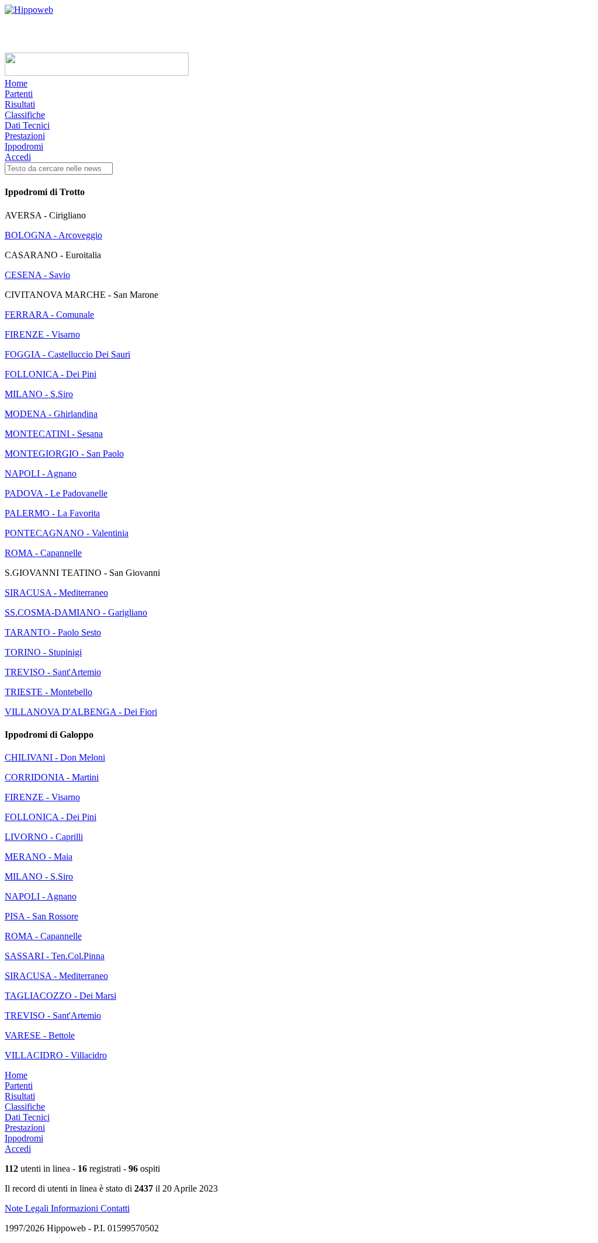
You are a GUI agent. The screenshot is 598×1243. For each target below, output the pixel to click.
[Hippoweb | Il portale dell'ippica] (29, 10)
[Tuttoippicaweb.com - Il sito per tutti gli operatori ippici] (97, 73)
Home (16, 83)
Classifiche (25, 115)
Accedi (18, 157)
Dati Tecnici (27, 125)
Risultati (20, 104)
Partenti (19, 94)
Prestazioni (25, 136)
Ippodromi (24, 146)
